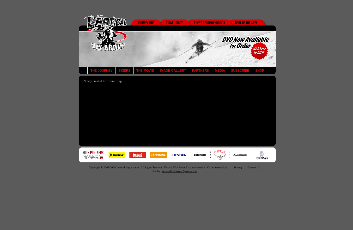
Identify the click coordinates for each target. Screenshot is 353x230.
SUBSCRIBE (240, 70)
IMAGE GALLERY (173, 70)
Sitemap (238, 167)
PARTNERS (200, 70)
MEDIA (220, 70)
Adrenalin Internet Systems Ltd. (179, 171)
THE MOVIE (145, 70)
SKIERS (124, 70)
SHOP (259, 70)
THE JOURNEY (102, 70)
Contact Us (254, 167)
